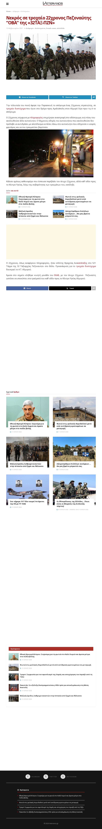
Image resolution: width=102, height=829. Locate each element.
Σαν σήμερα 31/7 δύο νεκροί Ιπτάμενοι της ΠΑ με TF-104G (27, 502)
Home (8, 11)
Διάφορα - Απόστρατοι (21, 11)
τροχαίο (10, 108)
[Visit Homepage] (53, 3)
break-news (51, 28)
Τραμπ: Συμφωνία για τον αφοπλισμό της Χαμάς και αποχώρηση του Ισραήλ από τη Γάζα (51, 807)
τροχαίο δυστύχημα (86, 266)
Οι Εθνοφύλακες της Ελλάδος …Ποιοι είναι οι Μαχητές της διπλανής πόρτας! (73, 503)
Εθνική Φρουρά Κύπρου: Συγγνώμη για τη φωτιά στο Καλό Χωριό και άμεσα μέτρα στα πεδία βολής (32, 200)
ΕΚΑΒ (56, 275)
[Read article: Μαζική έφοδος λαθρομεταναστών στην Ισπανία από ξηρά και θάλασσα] (11, 214)
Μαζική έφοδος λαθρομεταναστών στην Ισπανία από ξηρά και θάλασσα (33, 213)
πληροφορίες (36, 117)
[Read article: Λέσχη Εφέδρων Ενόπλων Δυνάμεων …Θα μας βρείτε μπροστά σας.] (58, 214)
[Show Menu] (7, 3)
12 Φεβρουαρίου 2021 (14, 28)
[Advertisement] (51, 89)
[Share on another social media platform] (94, 97)
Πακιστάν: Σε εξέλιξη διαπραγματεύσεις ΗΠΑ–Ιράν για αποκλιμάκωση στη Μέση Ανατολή (50, 812)
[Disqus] (51, 548)
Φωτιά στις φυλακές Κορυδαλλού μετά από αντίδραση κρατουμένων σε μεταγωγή (78, 200)
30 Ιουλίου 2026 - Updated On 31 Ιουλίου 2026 (73, 509)
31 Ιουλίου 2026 (25, 207)
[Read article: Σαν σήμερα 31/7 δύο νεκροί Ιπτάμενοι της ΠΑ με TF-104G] (27, 489)
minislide (60, 28)
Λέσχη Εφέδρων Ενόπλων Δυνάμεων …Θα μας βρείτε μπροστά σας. (77, 213)
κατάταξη (81, 263)
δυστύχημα (20, 108)
